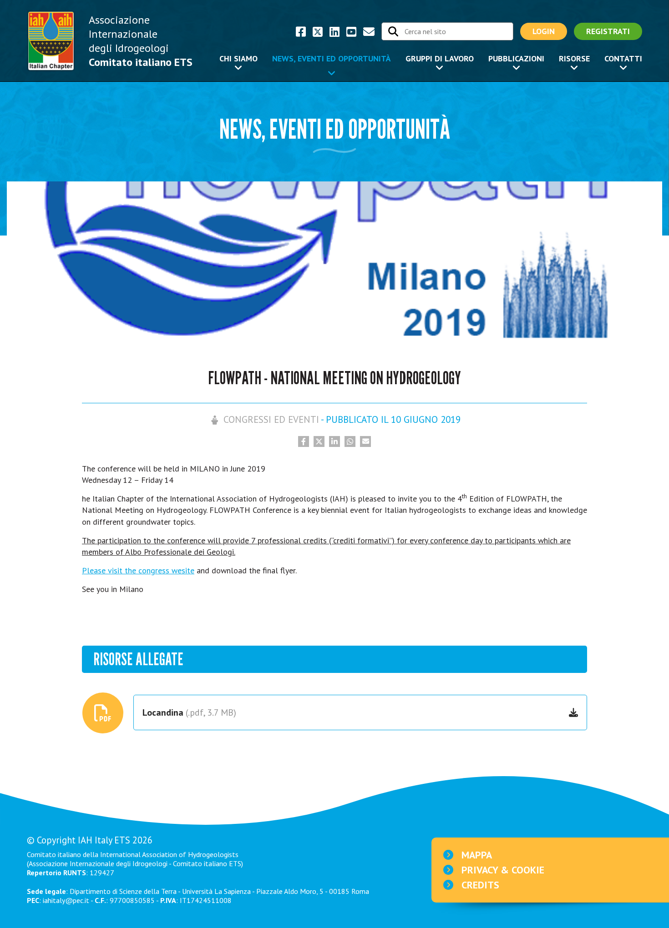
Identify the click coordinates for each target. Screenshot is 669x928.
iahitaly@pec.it (66, 900)
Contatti (623, 58)
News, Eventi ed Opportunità (331, 58)
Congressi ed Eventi (271, 419)
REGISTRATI (608, 31)
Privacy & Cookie (502, 869)
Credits (480, 884)
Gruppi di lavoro (439, 58)
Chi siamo (238, 58)
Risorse (574, 58)
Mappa (476, 854)
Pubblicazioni (516, 58)
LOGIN (543, 31)
